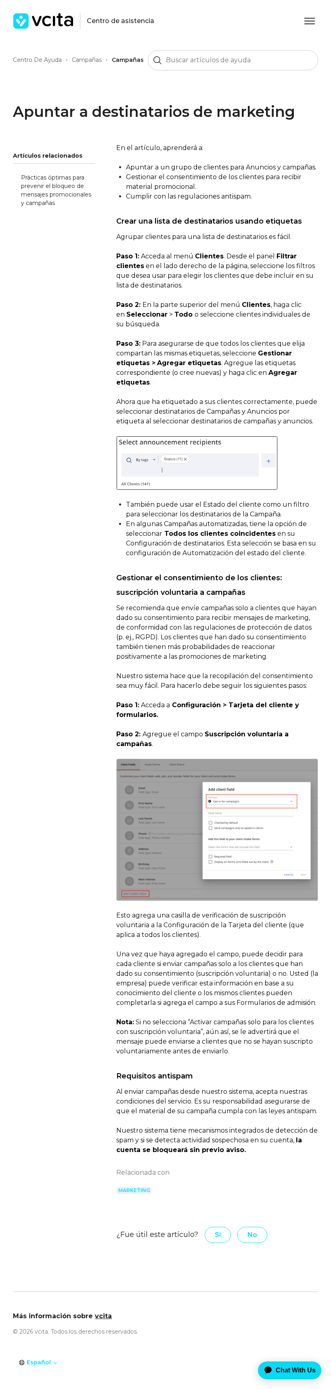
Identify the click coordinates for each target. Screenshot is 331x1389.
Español (39, 1362)
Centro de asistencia (120, 21)
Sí (218, 1235)
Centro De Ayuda (37, 59)
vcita (103, 1316)
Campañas (87, 59)
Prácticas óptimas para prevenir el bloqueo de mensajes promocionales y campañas (56, 190)
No (252, 1235)
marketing (134, 1190)
